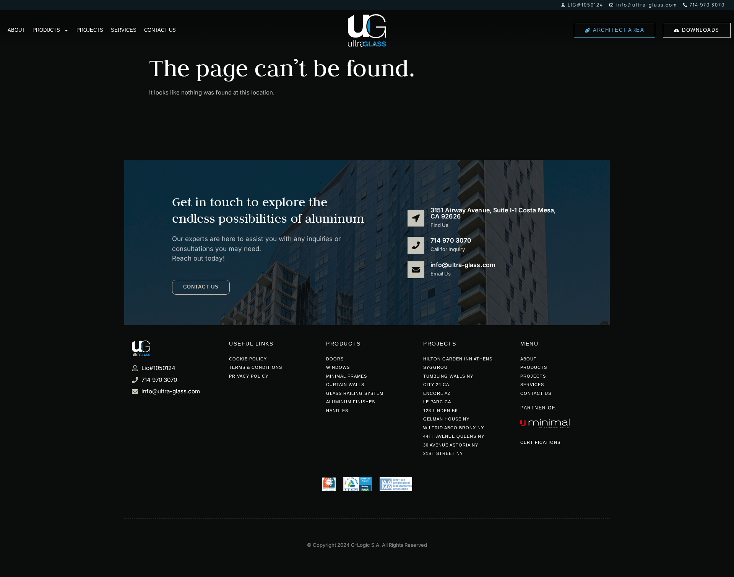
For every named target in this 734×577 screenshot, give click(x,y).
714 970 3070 (450, 240)
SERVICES (123, 30)
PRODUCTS (46, 30)
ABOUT (16, 30)
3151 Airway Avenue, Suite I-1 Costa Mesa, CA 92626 (493, 213)
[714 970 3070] (416, 245)
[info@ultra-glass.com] (416, 269)
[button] (201, 287)
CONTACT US (160, 30)
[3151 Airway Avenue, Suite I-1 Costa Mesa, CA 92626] (416, 218)
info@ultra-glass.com (462, 265)
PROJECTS (89, 30)
